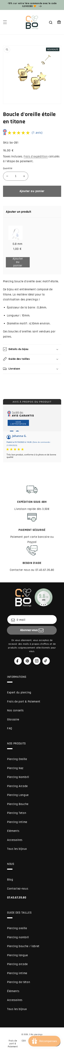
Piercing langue (17, 955)
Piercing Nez (15, 768)
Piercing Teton (16, 813)
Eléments (13, 831)
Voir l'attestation (18, 423)
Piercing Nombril (18, 777)
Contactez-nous (17, 889)
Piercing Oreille (17, 759)
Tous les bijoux (17, 849)
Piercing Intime (17, 822)
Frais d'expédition (36, 156)
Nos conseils (15, 710)
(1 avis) (37, 132)
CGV (24, 1040)
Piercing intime (17, 973)
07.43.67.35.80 (16, 898)
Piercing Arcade (17, 786)
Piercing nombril (18, 937)
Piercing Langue (18, 795)
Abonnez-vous (29, 630)
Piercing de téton (18, 982)
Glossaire (13, 719)
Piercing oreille (17, 928)
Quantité (7, 168)
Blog (10, 880)
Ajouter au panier (20, 262)
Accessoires (14, 840)
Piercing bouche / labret (23, 946)
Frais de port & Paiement (23, 702)
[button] (5, 22)
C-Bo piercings (36, 1034)
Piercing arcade (17, 964)
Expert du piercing (19, 692)
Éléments (13, 991)
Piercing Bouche (17, 804)
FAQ (9, 728)
